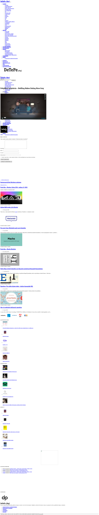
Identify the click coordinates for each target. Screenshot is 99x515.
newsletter (5, 510)
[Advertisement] (49, 171)
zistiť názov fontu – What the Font (10, 131)
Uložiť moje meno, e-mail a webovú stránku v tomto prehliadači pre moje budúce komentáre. (18, 157)
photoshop (7, 38)
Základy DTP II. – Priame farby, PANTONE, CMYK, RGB (21, 468)
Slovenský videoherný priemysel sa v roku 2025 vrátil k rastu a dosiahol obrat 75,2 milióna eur (18, 328)
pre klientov (7, 32)
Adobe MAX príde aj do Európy (9, 207)
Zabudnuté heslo (6, 63)
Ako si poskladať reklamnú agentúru (11, 307)
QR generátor (7, 51)
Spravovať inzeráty (7, 66)
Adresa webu (2, 155)
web (5, 18)
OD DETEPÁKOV (6, 48)
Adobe (16, 211)
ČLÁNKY (4, 4)
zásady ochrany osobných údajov (10, 507)
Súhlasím (41, 514)
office (6, 42)
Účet (4, 64)
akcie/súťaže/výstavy (8, 6)
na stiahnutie (7, 22)
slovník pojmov (7, 122)
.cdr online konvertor (8, 52)
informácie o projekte (7, 508)
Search (13, 80)
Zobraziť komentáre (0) (6, 161)
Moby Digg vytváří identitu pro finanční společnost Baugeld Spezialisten (21, 269)
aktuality (6, 5)
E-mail (1, 152)
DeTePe (5, 91)
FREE (6, 29)
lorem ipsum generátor (9, 130)
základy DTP (7, 31)
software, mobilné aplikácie (10, 21)
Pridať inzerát (6, 65)
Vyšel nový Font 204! (6, 361)
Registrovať (5, 61)
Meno (1, 150)
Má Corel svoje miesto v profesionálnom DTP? (18, 469)
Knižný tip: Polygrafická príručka (8, 440)
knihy (6, 17)
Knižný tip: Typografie (6, 423)
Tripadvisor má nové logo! (7, 388)
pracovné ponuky (8, 26)
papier (6, 15)
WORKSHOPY (5, 56)
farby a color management (9, 8)
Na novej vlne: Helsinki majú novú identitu (13, 228)
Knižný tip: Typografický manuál (8, 448)
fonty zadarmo (7, 43)
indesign (6, 37)
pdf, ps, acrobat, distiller (9, 33)
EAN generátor (7, 50)
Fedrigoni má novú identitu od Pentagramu (10, 371)
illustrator (6, 39)
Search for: (2, 79)
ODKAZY (4, 49)
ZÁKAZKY (6, 28)
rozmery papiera (8, 44)
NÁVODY (4, 30)
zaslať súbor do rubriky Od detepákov (11, 58)
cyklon (4, 469)
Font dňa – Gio (5, 344)
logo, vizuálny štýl (8, 10)
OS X (6, 41)
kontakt (4, 511)
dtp (5, 11)
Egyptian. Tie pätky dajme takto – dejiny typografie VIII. (16, 286)
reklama (4, 509)
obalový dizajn (7, 90)
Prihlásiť (5, 60)
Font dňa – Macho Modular (8, 249)
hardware (6, 20)
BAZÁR (4, 57)
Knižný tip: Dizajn (6, 336)
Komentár (2, 148)
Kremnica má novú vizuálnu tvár (8, 396)
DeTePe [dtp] (5, 1)
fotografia (6, 16)
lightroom (6, 40)
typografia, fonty (8, 9)
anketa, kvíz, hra (8, 7)
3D (5, 19)
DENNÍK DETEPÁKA (7, 47)
